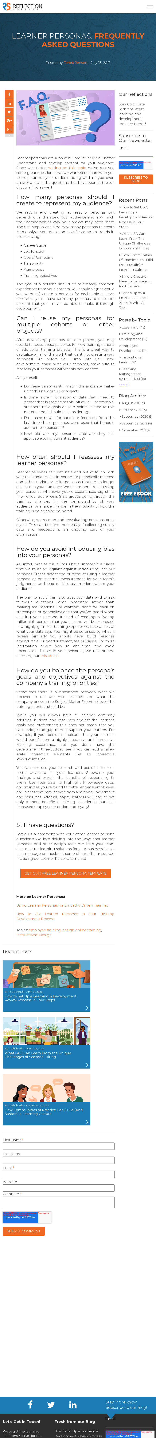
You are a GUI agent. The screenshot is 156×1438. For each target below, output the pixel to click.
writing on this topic (67, 168)
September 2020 (137, 416)
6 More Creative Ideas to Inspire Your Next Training (135, 281)
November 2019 (136, 430)
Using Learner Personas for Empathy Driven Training (62, 905)
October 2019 (134, 410)
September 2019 (137, 423)
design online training (81, 930)
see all (124, 385)
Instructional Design (34, 935)
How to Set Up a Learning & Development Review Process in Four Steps (136, 217)
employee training (45, 930)
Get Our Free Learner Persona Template (66, 873)
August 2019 (133, 403)
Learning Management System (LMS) (132, 374)
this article (49, 656)
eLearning (133, 327)
